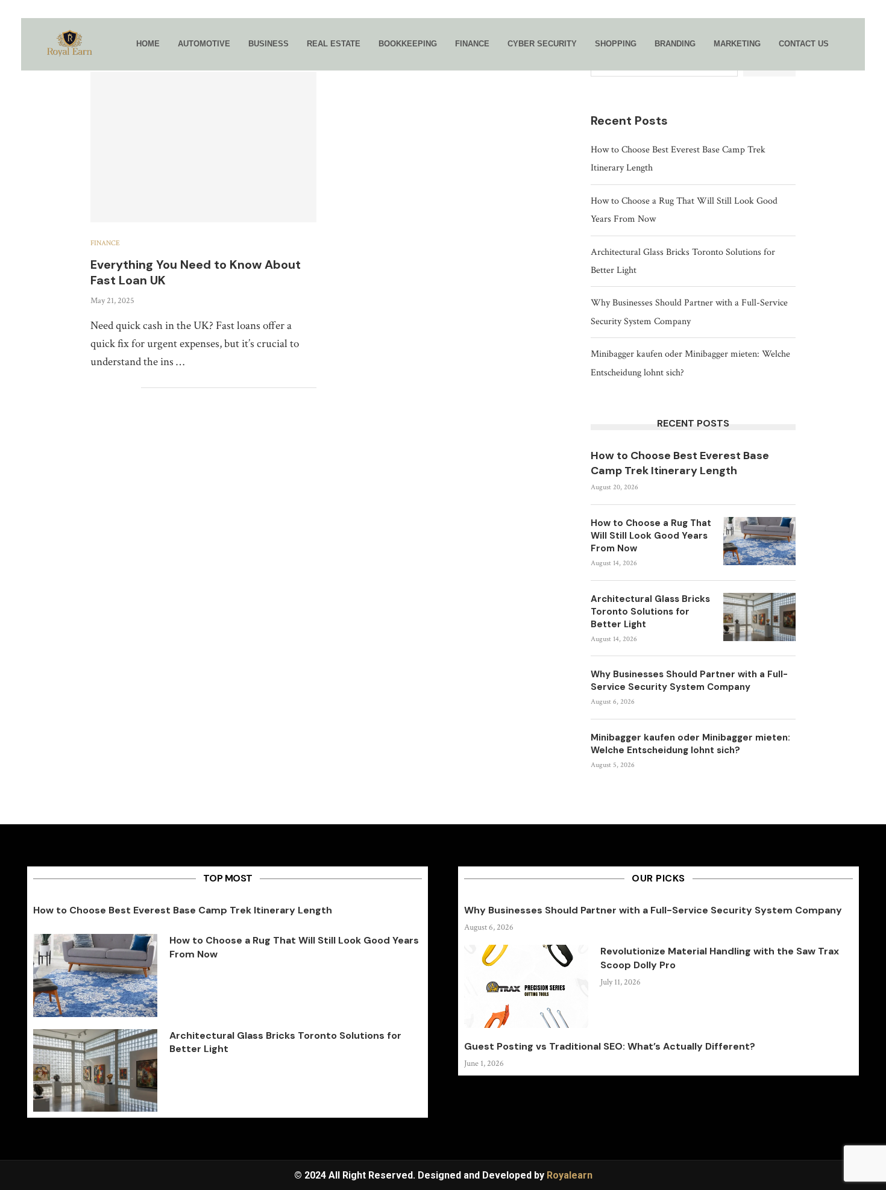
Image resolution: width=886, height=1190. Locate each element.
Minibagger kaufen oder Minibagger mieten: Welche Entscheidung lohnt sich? (690, 743)
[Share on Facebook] (93, 388)
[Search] (847, 44)
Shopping (615, 43)
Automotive (204, 43)
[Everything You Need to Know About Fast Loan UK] (203, 147)
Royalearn (569, 1175)
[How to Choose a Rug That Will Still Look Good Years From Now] (759, 541)
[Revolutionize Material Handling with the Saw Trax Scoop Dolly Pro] (526, 986)
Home (148, 43)
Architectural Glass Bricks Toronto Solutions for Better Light (650, 611)
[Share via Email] (131, 388)
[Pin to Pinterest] (119, 388)
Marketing (737, 43)
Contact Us (804, 43)
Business (268, 43)
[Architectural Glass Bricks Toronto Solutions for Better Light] (759, 617)
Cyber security (542, 43)
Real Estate (333, 43)
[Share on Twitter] (106, 388)
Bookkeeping (408, 43)
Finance (472, 43)
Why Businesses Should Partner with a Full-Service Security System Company (689, 680)
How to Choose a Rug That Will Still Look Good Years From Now (651, 535)
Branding (675, 43)
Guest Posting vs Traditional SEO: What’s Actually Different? (609, 1046)
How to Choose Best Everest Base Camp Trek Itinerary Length (680, 463)
